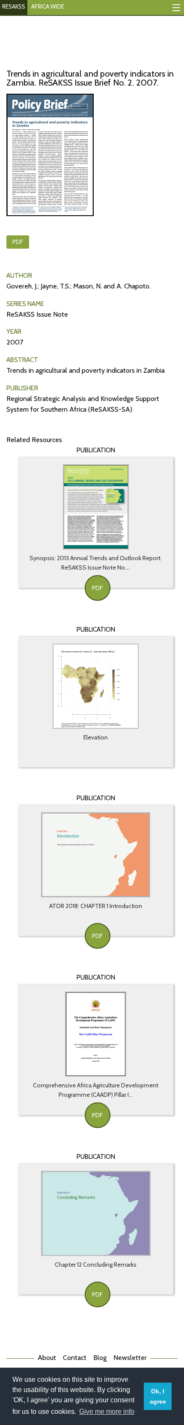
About (46, 1358)
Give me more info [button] (106, 1411)
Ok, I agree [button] (158, 1396)
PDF (17, 241)
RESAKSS (13, 6)
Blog (100, 1358)
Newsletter (130, 1358)
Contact (74, 1358)
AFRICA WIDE (47, 6)
